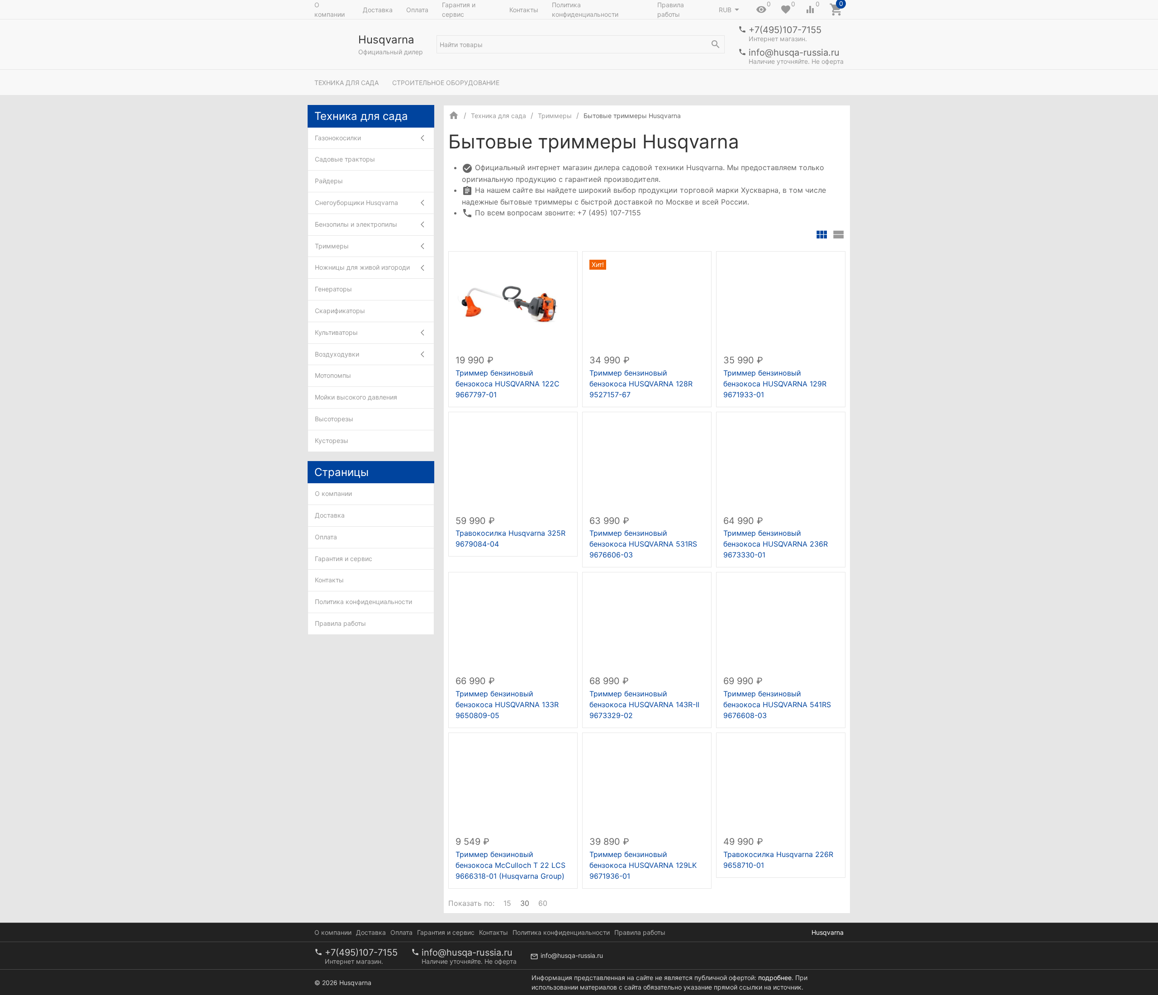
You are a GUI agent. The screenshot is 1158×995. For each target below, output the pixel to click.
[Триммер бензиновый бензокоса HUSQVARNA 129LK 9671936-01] (646, 784)
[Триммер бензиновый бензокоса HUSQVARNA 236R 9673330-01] (780, 463)
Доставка (378, 10)
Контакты (523, 10)
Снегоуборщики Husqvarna (356, 202)
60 (542, 903)
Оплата (417, 10)
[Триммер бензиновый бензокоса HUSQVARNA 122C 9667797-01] (513, 303)
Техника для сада (346, 82)
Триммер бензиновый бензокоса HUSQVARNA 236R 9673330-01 (775, 543)
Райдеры (329, 181)
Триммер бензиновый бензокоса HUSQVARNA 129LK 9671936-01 (643, 865)
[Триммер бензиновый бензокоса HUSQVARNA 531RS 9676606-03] (646, 463)
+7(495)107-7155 (785, 29)
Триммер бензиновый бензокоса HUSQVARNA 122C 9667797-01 (508, 383)
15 (507, 903)
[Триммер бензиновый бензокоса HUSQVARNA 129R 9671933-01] (780, 303)
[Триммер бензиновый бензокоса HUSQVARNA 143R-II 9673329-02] (646, 623)
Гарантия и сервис (458, 9)
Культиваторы (336, 332)
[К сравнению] (541, 261)
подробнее (775, 977)
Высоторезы (334, 419)
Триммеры (332, 246)
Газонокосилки (338, 138)
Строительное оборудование (445, 82)
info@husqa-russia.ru (794, 52)
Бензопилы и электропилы (356, 224)
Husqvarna (828, 932)
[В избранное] (560, 261)
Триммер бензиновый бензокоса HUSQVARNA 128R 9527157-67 (641, 383)
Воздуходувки (337, 354)
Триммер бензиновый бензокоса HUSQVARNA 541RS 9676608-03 (777, 704)
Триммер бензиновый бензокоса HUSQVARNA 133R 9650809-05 (507, 704)
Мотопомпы (333, 375)
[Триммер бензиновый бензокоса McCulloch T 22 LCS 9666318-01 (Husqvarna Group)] (513, 784)
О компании (329, 9)
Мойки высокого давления (356, 397)
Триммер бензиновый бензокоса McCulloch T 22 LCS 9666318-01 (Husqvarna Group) (510, 865)
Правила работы (670, 9)
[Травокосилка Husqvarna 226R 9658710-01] (780, 784)
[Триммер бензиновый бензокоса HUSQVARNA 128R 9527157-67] (646, 303)
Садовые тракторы (345, 159)
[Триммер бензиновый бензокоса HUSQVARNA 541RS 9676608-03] (780, 623)
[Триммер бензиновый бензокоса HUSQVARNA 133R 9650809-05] (513, 623)
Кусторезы (331, 440)
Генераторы (333, 289)
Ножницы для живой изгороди (362, 267)
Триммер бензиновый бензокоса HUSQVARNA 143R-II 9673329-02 (644, 704)
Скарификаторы (340, 310)
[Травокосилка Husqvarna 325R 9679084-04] (513, 463)
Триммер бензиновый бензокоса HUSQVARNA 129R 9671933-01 (774, 383)
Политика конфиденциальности (585, 9)
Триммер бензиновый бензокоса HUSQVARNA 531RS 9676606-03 (643, 543)
